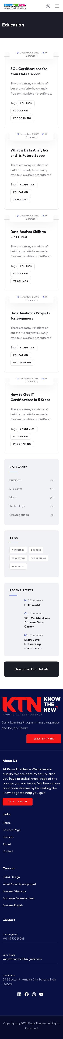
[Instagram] (34, 994)
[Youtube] (41, 994)
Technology (17, 506)
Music (12, 497)
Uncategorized (19, 514)
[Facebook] (26, 994)
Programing (22, 118)
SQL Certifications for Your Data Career (37, 622)
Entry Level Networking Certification (33, 644)
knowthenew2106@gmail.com (22, 959)
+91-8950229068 (13, 938)
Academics (27, 184)
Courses (26, 103)
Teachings (20, 199)
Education (20, 110)
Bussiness (15, 480)
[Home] (31, 706)
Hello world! (32, 605)
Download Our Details (31, 669)
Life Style (15, 488)
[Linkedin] (19, 994)
